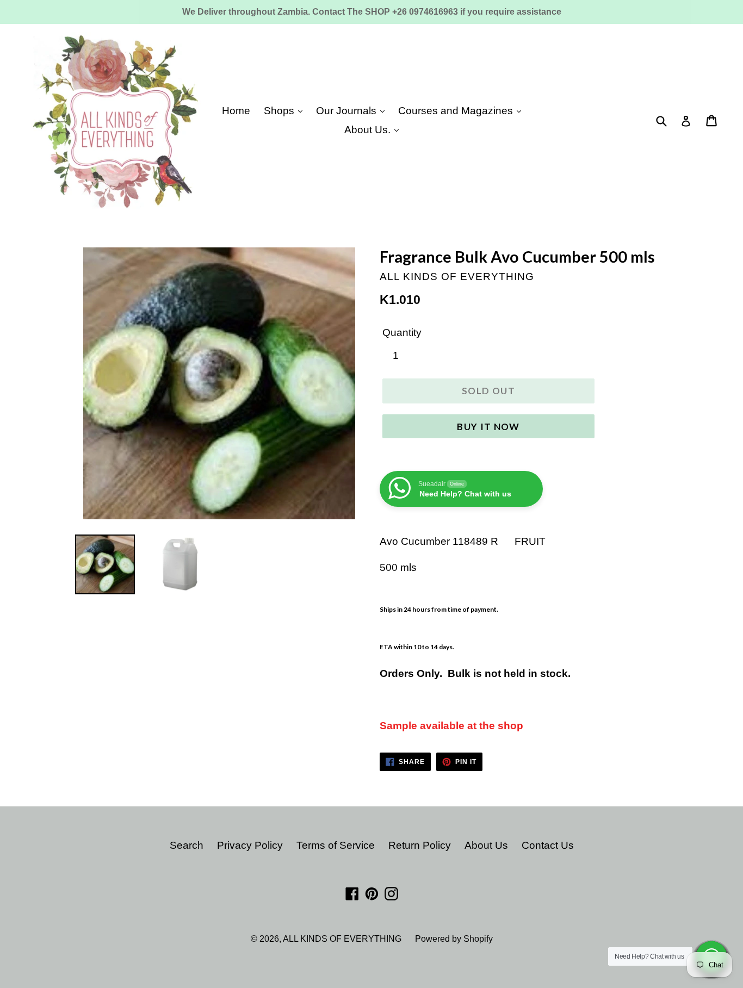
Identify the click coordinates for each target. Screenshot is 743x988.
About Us (486, 845)
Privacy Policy (250, 845)
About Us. (368, 129)
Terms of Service (335, 845)
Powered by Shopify (454, 938)
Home (236, 110)
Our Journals (347, 110)
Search (186, 845)
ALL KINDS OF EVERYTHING (342, 938)
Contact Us (548, 845)
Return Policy (419, 845)
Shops (280, 110)
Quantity (402, 332)
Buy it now (488, 426)
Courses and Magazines (457, 110)
